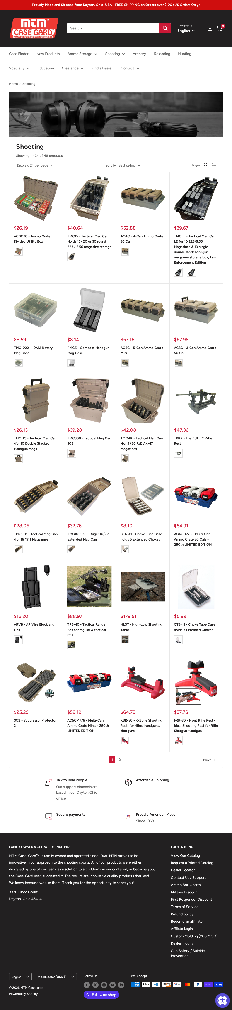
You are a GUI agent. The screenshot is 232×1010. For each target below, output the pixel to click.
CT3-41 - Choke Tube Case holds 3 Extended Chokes (194, 627)
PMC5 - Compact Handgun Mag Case (88, 350)
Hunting (184, 54)
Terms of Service (184, 907)
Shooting (112, 54)
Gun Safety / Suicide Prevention (188, 953)
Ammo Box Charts (186, 885)
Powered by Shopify (23, 994)
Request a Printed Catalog (192, 863)
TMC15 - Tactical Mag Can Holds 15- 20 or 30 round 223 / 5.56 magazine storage (89, 241)
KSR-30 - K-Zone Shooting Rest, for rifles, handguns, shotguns (141, 725)
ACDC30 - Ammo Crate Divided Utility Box (32, 238)
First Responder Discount (191, 899)
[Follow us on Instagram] (104, 985)
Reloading (162, 54)
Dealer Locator (183, 870)
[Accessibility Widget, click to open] (222, 1000)
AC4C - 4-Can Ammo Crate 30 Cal (142, 238)
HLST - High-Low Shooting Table (141, 627)
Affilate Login (182, 929)
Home (13, 84)
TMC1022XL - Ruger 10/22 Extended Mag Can (88, 536)
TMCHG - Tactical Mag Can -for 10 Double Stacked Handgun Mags (35, 443)
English (17, 977)
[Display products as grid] (206, 165)
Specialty (17, 68)
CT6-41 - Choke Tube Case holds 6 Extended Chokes (141, 536)
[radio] (18, 251)
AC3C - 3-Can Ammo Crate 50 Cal (195, 350)
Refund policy (182, 914)
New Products (48, 54)
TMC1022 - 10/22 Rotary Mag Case (33, 350)
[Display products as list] (214, 165)
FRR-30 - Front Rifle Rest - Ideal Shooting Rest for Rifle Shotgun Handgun (196, 725)
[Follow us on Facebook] (87, 985)
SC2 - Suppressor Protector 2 (35, 723)
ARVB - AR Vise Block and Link (34, 627)
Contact (127, 68)
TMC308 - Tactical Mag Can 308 (89, 440)
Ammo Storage (80, 54)
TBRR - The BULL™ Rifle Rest (193, 440)
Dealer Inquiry (182, 943)
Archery (139, 54)
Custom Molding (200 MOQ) (194, 936)
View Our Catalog (185, 855)
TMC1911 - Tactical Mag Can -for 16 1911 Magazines (36, 536)
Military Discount (185, 892)
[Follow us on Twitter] (95, 985)
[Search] (165, 28)
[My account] (210, 28)
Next (207, 760)
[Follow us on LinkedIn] (121, 985)
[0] (219, 28)
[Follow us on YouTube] (112, 985)
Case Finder (19, 54)
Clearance (70, 68)
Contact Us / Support (188, 877)
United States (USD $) (51, 977)
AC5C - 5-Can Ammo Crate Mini (142, 350)
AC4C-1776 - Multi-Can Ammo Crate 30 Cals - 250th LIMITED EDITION (193, 539)
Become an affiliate (187, 921)
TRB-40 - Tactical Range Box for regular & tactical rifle (86, 629)
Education (46, 68)
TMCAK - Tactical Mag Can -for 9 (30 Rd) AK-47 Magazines (142, 443)
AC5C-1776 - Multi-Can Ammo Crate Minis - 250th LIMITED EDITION (88, 725)
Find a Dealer (102, 68)
